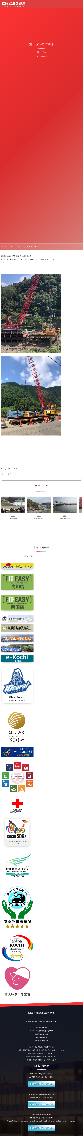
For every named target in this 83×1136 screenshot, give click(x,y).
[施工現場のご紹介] (39, 505)
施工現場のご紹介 (39, 519)
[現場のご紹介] (13, 505)
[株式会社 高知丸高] (13, 3)
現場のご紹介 (13, 519)
